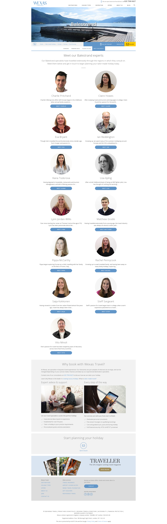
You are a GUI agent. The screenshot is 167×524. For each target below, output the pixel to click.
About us (44, 491)
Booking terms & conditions (87, 511)
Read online (105, 469)
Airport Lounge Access (70, 485)
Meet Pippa (61, 270)
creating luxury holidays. (71, 379)
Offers (43, 488)
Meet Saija (61, 311)
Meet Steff (106, 311)
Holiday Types (46, 485)
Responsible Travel (69, 493)
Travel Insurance (68, 482)
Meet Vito (61, 353)
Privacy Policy (91, 521)
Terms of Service (102, 521)
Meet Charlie (61, 106)
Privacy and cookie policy (67, 511)
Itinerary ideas (75, 48)
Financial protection (115, 511)
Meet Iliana (61, 188)
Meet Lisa (105, 188)
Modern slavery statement (83, 513)
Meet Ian (106, 147)
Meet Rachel (106, 270)
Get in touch (84, 451)
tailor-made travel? (90, 379)
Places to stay (86, 48)
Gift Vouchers (67, 491)
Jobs (42, 493)
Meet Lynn (61, 229)
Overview (66, 48)
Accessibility (102, 511)
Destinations (45, 482)
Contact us (45, 496)
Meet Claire (105, 106)
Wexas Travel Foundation (71, 488)
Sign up (91, 486)
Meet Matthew (106, 229)
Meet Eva (61, 147)
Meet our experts (99, 48)
